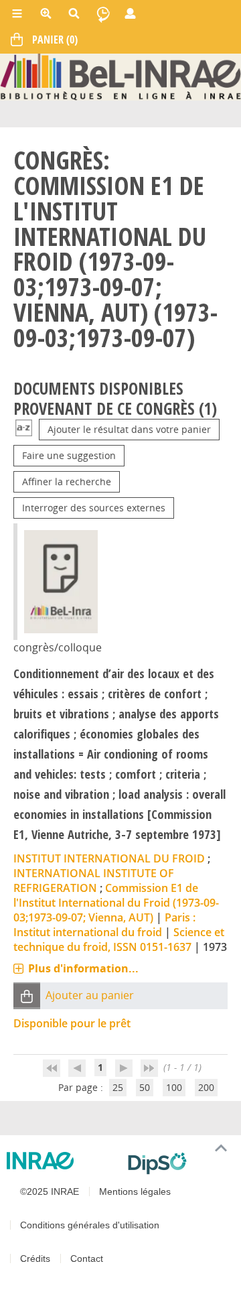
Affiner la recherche (66, 481)
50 (144, 1087)
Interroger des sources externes (93, 507)
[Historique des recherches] (103, 13)
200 (206, 1087)
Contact (86, 1258)
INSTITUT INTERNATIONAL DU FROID (109, 858)
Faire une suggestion (69, 455)
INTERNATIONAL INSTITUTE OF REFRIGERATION (93, 880)
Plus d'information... (83, 968)
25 (117, 1087)
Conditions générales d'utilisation (89, 1225)
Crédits (35, 1258)
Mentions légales (135, 1191)
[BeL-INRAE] (120, 76)
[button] (26, 995)
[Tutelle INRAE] (62, 1160)
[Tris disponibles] (23, 429)
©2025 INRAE (49, 1191)
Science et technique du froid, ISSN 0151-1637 (118, 939)
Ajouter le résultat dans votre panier (129, 429)
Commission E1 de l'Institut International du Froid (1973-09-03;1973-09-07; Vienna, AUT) (116, 903)
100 (174, 1087)
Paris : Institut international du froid (104, 925)
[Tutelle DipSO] (179, 1163)
